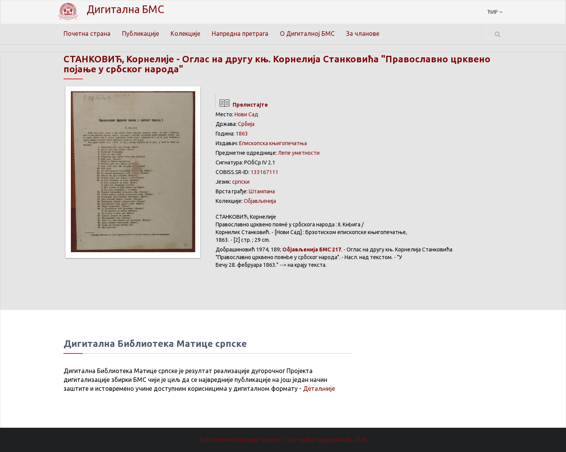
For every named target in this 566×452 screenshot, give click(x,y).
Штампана (262, 191)
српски (241, 182)
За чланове (362, 33)
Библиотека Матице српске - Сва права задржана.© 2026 (283, 439)
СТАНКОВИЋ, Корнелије (119, 59)
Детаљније (319, 388)
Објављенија (260, 201)
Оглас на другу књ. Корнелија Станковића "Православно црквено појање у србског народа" (277, 64)
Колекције (185, 33)
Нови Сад (246, 114)
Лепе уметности (299, 153)
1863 (242, 134)
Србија (246, 124)
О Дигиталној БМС (307, 33)
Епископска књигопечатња (273, 143)
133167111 (264, 172)
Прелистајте (249, 105)
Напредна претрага (240, 33)
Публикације (140, 33)
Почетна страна (87, 33)
